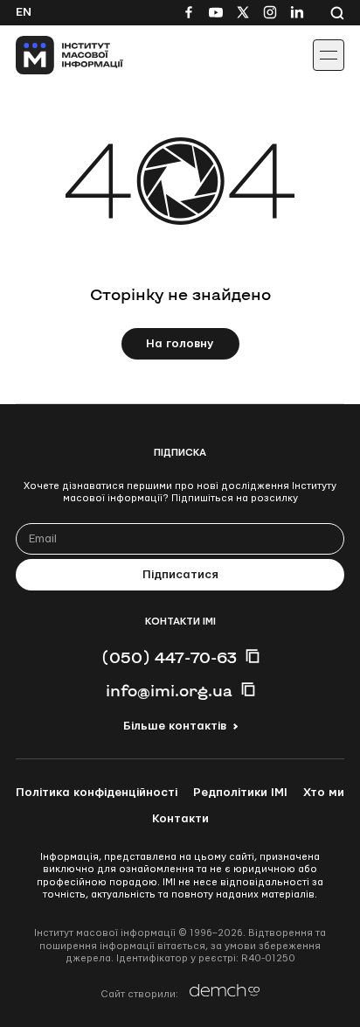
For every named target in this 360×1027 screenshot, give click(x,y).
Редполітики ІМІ (240, 792)
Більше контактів (174, 726)
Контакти (180, 819)
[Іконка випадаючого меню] (328, 55)
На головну (180, 344)
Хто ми (323, 792)
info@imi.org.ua (169, 690)
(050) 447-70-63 (169, 657)
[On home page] (53, 55)
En (23, 12)
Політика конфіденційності (96, 792)
